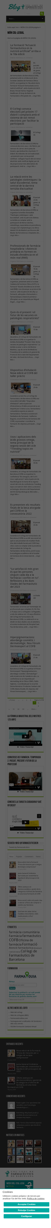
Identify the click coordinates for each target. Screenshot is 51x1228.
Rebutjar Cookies (26, 1210)
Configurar (26, 1216)
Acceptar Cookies (26, 1204)
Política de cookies (35, 1199)
